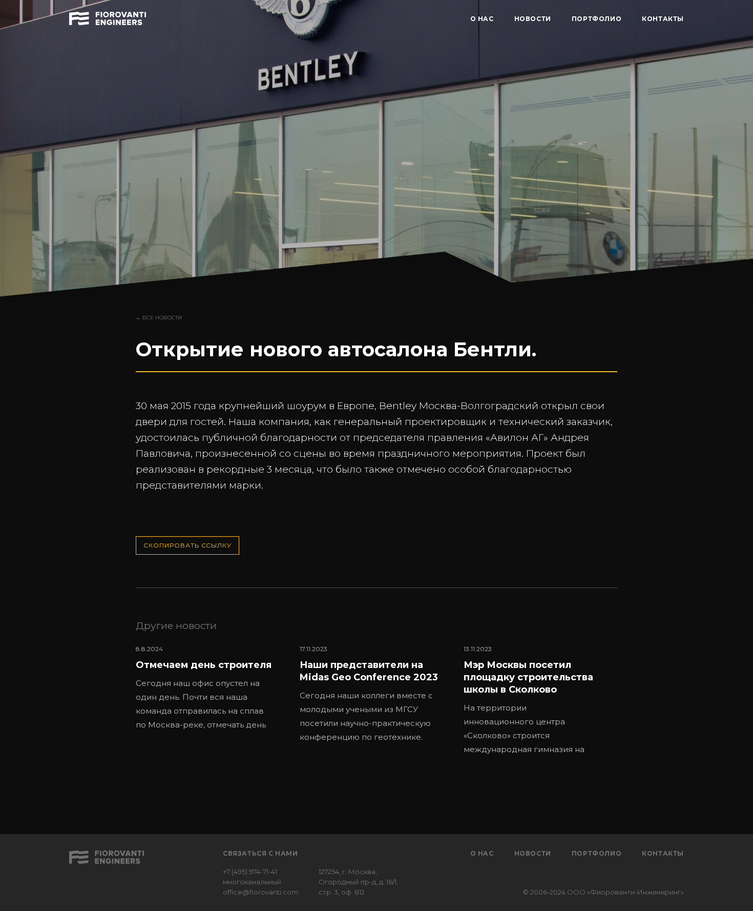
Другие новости (176, 626)
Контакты (663, 853)
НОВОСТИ (532, 19)
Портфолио (596, 853)
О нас (482, 853)
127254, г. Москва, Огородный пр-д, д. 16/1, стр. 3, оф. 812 (358, 881)
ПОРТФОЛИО (596, 19)
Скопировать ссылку (187, 545)
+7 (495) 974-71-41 (250, 871)
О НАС (482, 19)
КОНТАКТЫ (663, 19)
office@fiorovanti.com (260, 892)
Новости (532, 853)
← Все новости (159, 317)
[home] (107, 17)
